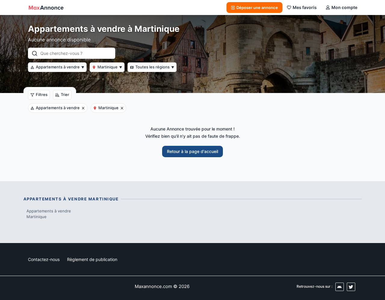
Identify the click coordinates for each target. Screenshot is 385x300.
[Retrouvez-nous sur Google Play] (339, 287)
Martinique (109, 66)
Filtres (42, 94)
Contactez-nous (44, 259)
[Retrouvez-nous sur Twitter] (351, 287)
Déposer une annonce (257, 7)
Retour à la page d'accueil (192, 151)
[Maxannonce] (46, 7)
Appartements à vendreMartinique (48, 213)
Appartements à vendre (60, 66)
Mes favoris (305, 7)
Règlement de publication (92, 259)
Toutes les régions (154, 66)
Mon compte (344, 7)
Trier (65, 94)
